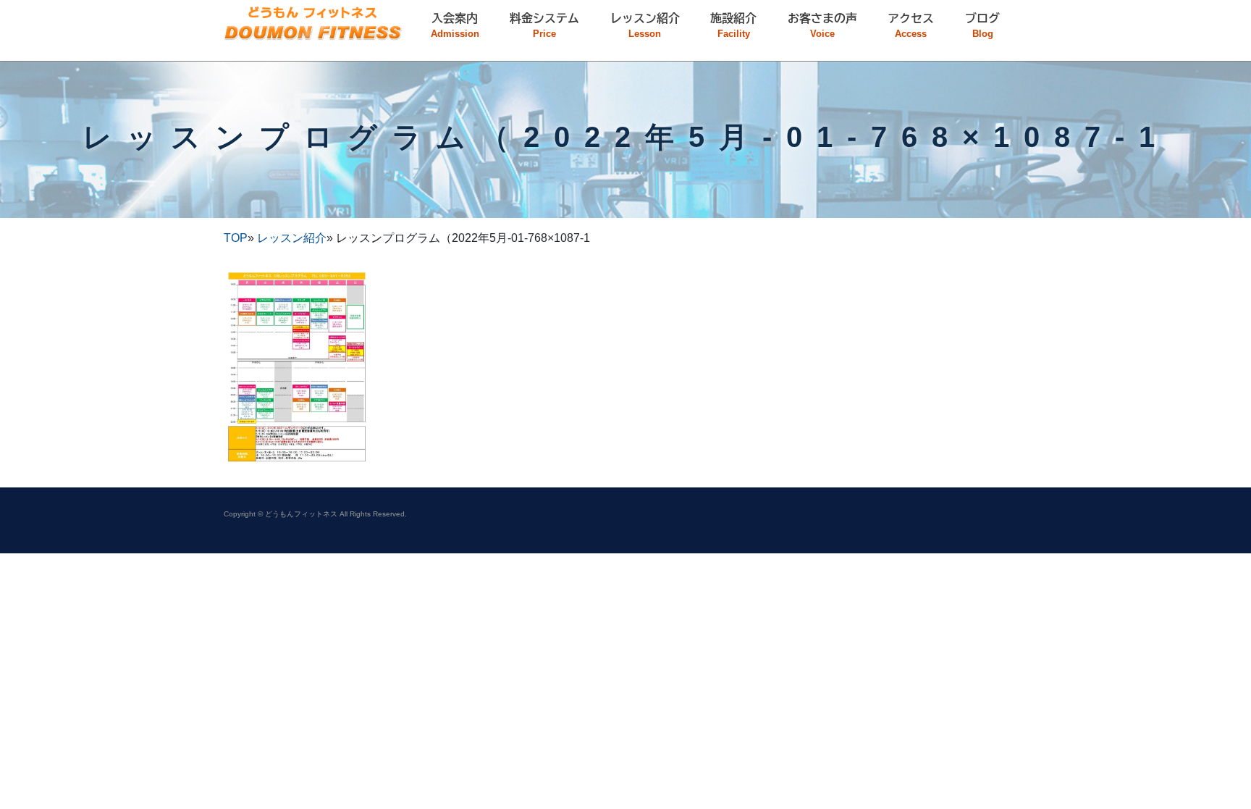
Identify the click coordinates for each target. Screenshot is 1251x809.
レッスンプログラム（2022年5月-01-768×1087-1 (626, 137)
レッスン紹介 (292, 238)
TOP (236, 238)
